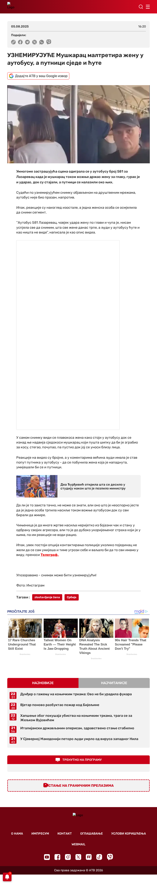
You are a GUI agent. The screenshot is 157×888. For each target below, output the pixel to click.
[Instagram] (68, 857)
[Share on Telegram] (27, 42)
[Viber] (110, 857)
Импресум (40, 833)
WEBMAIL (78, 844)
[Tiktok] (99, 857)
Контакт (64, 833)
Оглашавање (91, 833)
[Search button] (141, 7)
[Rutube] (89, 857)
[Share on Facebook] (20, 42)
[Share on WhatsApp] (41, 42)
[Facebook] (57, 857)
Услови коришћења (128, 833)
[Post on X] (34, 42)
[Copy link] (13, 42)
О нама (17, 833)
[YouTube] (47, 857)
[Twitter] (78, 857)
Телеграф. (50, 555)
